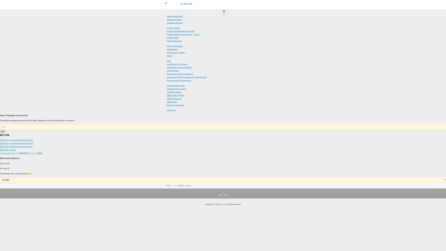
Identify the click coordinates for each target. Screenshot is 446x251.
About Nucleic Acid (174, 16)
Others (169, 56)
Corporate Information (176, 86)
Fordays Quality (173, 28)
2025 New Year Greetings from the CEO (16, 143)
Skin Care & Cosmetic (176, 53)
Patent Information (174, 41)
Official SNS (172, 102)
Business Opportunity (175, 105)
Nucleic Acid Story (174, 20)
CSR (169, 61)
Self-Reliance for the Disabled (179, 68)
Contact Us (171, 110)
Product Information (175, 46)
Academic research (175, 23)
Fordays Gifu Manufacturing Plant (180, 31)
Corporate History (174, 92)
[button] (224, 12)
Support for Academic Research (180, 74)
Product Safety (173, 38)
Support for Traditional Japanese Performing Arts (187, 77)
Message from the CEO (176, 89)
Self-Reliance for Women (177, 64)
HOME (168, 186)
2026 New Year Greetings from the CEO (16, 140)
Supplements (172, 49)
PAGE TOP (223, 195)
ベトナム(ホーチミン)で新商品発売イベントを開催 (21, 153)
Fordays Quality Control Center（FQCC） (184, 35)
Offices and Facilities (175, 95)
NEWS (3, 163)
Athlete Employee (174, 99)
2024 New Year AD (8, 150)
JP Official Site (186, 4)
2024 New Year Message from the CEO (16, 147)
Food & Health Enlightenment (179, 81)
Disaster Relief (173, 71)
